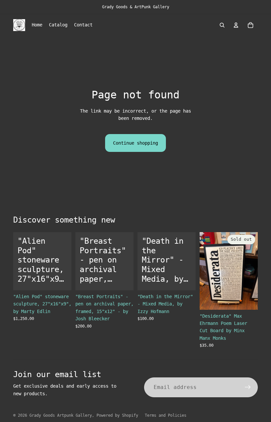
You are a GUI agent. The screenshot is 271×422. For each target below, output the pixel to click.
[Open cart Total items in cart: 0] (250, 25)
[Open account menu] (236, 25)
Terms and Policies (165, 415)
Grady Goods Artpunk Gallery (60, 415)
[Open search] (222, 25)
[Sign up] (248, 387)
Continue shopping (135, 143)
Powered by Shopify (117, 415)
